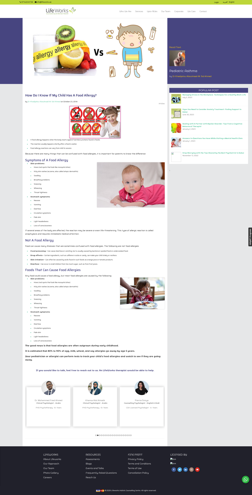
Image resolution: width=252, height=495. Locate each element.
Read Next (175, 47)
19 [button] (129, 435)
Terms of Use (135, 468)
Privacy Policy (135, 459)
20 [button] (131, 435)
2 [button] (97, 435)
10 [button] (112, 435)
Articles (162, 103)
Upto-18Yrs (152, 11)
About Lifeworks (52, 459)
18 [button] (127, 435)
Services (139, 11)
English (231, 2)
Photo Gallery (51, 473)
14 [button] (119, 435)
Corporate (178, 11)
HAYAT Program (250, 237)
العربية (225, 2)
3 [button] (99, 435)
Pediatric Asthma (183, 71)
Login (216, 2)
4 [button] (101, 435)
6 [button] (105, 435)
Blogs (89, 463)
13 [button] (118, 435)
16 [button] (123, 435)
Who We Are (125, 11)
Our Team (165, 11)
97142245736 (27, 2)
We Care (191, 11)
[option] (66, 400)
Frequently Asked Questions (101, 473)
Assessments (93, 459)
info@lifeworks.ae (43, 2)
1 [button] (96, 435)
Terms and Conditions (139, 463)
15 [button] (121, 435)
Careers (47, 477)
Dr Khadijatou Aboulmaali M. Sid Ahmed (191, 76)
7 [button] (107, 435)
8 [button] (108, 435)
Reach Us (91, 477)
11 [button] (114, 435)
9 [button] (110, 435)
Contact (203, 11)
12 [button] (116, 435)
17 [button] (125, 435)
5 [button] (103, 435)
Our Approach (51, 463)
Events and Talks (95, 468)
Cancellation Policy (138, 473)
